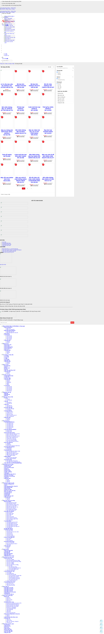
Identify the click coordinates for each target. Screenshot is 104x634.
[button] (101, 624)
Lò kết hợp (6, 359)
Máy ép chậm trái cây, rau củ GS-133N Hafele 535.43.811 (34, 132)
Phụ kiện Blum (8, 28)
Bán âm (6, 366)
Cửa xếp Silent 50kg (13, 566)
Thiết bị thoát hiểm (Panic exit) (11, 617)
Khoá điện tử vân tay (8, 588)
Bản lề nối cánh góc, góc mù (12, 507)
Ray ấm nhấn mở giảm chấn (12, 518)
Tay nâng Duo (9, 527)
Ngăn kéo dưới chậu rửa (11, 452)
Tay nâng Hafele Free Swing (12, 524)
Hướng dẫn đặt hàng (6, 243)
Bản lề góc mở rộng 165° (11, 505)
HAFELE (8, 341)
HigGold (8, 481)
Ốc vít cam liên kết (10, 542)
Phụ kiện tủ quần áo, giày (8, 482)
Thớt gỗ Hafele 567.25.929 (7, 155)
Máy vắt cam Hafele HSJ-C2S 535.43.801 (7, 179)
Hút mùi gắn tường (8, 346)
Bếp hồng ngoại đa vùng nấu (12, 332)
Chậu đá (6, 401)
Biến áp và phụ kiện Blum (11, 457)
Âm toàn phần (7, 365)
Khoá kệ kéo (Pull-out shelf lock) (13, 445)
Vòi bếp (6, 397)
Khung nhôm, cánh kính (11, 438)
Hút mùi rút (6, 349)
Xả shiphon (8, 409)
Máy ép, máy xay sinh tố (11, 415)
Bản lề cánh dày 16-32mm (11, 434)
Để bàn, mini (7, 368)
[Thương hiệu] (72, 70)
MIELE (7, 383)
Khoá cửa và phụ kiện (9, 40)
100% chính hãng (6, 45)
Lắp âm (7, 614)
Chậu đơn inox (9, 406)
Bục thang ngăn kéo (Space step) (13, 451)
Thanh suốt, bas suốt (8, 495)
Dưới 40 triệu (9, 387)
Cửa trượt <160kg (10, 562)
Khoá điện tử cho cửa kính (10, 592)
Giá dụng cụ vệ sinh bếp (9, 476)
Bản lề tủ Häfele (7, 501)
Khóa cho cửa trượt (10, 584)
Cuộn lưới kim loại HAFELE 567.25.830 (34, 108)
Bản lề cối (8, 598)
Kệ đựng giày (7, 493)
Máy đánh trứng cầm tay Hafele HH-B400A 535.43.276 (34, 156)
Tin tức (4, 52)
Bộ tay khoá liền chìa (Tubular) (12, 605)
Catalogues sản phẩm (7, 50)
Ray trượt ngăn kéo (8, 442)
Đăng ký (72, 322)
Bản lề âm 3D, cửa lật (10, 508)
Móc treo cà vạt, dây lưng (9, 490)
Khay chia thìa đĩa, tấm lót (10, 474)
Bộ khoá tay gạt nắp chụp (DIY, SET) (13, 603)
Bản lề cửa (6, 596)
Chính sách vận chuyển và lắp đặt (9, 251)
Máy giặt (6, 393)
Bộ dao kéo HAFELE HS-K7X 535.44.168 (34, 85)
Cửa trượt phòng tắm (10, 570)
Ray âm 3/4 (8, 515)
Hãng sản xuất (7, 340)
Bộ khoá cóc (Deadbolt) (11, 607)
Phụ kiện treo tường (8, 475)
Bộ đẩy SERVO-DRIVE (11, 458)
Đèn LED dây (7, 552)
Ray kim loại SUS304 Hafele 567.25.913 (48, 131)
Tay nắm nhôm (9, 532)
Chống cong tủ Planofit (11, 580)
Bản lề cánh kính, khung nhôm (12, 504)
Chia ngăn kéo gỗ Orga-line (12, 460)
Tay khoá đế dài (9, 609)
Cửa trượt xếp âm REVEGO (10, 429)
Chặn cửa (8, 619)
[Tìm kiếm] (73, 68)
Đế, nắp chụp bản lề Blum (11, 440)
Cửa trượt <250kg (10, 563)
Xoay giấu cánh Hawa (13, 579)
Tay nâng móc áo (8, 492)
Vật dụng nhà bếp (8, 410)
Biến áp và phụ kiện (8, 550)
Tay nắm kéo (7, 624)
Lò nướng (6, 355)
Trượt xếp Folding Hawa (13, 569)
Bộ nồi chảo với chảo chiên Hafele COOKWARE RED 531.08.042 (34, 180)
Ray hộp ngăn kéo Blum (9, 446)
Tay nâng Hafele (7, 521)
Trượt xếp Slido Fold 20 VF (14, 577)
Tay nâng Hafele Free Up (11, 523)
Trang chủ (2, 63)
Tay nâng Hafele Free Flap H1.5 (12, 526)
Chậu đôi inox (9, 405)
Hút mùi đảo (7, 345)
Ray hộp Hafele (9, 519)
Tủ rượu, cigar (7, 377)
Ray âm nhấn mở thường (11, 517)
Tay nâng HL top (9, 425)
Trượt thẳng (8, 572)
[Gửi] (2, 18)
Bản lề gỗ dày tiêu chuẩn (11, 502)
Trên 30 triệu (9, 339)
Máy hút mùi (7, 19)
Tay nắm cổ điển (9, 535)
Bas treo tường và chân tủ (11, 543)
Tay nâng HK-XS (9, 427)
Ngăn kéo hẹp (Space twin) (11, 454)
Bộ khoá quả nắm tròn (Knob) (12, 606)
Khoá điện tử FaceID (8, 587)
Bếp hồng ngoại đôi (10, 331)
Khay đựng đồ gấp (8, 487)
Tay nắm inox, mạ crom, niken (12, 531)
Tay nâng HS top (9, 424)
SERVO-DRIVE (7, 456)
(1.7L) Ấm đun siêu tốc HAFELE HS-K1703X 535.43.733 (7, 85)
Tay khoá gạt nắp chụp (11, 608)
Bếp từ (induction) (8, 327)
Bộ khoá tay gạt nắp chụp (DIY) (12, 604)
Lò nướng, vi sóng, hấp (10, 21)
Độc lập (6, 369)
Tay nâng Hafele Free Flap (11, 525)
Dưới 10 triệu (9, 335)
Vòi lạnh (8, 399)
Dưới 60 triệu (9, 388)
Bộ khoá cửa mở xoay (9, 602)
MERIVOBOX (9, 447)
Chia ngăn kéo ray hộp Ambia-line (13, 461)
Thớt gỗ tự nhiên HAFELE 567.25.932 (48, 108)
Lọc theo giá (7, 334)
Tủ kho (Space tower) (10, 455)
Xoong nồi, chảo (61, 102)
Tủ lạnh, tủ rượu (8, 24)
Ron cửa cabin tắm (8, 631)
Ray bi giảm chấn (10, 513)
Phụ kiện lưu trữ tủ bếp (10, 29)
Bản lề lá (8, 597)
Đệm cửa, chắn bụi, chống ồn (12, 621)
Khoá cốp (8, 539)
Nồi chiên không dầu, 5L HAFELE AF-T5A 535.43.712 (7, 108)
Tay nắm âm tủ (9, 534)
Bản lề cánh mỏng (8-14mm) (12, 437)
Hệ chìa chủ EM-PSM (10, 612)
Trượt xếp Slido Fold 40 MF (14, 578)
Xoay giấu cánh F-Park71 (14, 576)
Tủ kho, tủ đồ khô (8, 471)
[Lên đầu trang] (0, 324)
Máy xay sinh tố (61, 100)
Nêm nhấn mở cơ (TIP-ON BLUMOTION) (13, 463)
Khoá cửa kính (7, 626)
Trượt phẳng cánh (10, 573)
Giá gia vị (6, 468)
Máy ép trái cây (61, 95)
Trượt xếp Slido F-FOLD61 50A (15, 575)
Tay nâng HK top (9, 426)
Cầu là (5, 485)
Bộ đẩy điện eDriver (8, 528)
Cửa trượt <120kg (10, 559)
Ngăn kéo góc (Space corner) (12, 453)
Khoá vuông (8, 538)
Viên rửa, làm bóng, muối (9, 370)
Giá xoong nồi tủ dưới (9, 467)
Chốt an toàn (9, 620)
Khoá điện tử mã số (8, 589)
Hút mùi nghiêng (7, 348)
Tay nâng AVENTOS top (9, 421)
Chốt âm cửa (9, 622)
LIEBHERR (8, 382)
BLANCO (8, 418)
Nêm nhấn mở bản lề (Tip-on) (12, 441)
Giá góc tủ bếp (7, 470)
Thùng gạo (6, 473)
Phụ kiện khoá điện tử (9, 594)
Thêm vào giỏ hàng (7, 90)
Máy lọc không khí (61, 97)
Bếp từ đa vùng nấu (10, 329)
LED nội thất (7, 36)
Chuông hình (7, 593)
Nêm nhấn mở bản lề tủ (11, 510)
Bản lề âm (8, 600)
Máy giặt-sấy (7, 394)
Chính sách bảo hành (6, 245)
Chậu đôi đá (8, 402)
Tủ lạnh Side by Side (8, 375)
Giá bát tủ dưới (7, 466)
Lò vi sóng (6, 356)
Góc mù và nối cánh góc (11, 439)
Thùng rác (6, 477)
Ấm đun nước (60, 93)
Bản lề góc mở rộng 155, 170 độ (12, 436)
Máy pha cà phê (61, 98)
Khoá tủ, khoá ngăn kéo (9, 537)
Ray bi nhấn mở (9, 514)
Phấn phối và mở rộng (9, 555)
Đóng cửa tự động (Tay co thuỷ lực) (12, 613)
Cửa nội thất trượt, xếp (9, 571)
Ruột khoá (8, 611)
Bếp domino (7, 333)
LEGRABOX (8, 448)
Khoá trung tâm (9, 540)
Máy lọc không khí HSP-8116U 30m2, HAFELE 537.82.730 (7, 132)
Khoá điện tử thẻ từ (8, 590)
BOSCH (8, 342)
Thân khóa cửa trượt (10, 585)
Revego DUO (9, 430)
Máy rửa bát (7, 22)
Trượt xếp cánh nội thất (11, 574)
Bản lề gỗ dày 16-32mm (11, 503)
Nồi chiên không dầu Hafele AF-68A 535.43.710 (48, 179)
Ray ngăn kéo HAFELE (9, 511)
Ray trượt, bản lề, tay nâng (9, 500)
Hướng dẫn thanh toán (6, 244)
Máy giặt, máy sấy (9, 25)
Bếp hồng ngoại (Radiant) (9, 330)
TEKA (7, 353)
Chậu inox (6, 404)
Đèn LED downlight (8, 553)
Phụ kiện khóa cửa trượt (9, 582)
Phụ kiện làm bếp (8, 459)
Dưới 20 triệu (9, 336)
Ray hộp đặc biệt (8, 450)
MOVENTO (8, 444)
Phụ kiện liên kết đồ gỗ (9, 541)
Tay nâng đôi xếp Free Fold (11, 522)
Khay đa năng (7, 488)
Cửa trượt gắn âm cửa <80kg (12, 564)
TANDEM (8, 443)
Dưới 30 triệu (9, 338)
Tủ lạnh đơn (7, 376)
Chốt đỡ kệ (8, 544)
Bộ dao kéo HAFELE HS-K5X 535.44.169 (20, 85)
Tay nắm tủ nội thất (8, 529)
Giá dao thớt (7, 469)
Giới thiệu (4, 242)
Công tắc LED (7, 551)
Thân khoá (8, 610)
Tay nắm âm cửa (9, 583)
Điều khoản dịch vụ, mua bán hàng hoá (10, 248)
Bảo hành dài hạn (7, 48)
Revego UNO (9, 431)
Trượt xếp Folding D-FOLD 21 (15, 568)
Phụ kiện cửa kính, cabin (8, 623)
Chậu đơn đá (9, 403)
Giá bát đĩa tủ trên (8, 465)
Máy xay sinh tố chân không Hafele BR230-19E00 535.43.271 (21, 180)
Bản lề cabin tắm (8, 629)
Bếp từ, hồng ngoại (8, 18)
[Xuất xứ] (72, 77)
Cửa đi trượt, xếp (8, 558)
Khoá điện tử (8, 38)
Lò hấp (5, 358)
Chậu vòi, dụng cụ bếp (9, 26)
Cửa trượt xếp (9, 565)
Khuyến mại (6, 55)
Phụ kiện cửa (7, 618)
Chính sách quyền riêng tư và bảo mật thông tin (11, 249)
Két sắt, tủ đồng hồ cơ (9, 484)
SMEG (7, 384)
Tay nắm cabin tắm (8, 630)
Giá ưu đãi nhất (6, 46)
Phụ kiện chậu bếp (8, 407)
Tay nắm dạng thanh (10, 536)
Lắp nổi (7, 616)
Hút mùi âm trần (7, 344)
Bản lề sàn (6, 627)
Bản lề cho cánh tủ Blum (9, 432)
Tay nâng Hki (9, 428)
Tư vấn (5, 53)
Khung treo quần (8, 489)
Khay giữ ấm (7, 360)
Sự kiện (5, 54)
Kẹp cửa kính (7, 628)
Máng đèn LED (7, 554)
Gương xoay (7, 494)
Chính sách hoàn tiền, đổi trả (8, 252)
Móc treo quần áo (8, 491)
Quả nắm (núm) (9, 530)
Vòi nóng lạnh (9, 400)
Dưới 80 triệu (9, 389)
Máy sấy (6, 395)
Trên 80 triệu (9, 390)
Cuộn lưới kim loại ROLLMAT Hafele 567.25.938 (21, 156)
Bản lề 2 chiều (9, 599)
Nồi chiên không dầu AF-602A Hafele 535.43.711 (20, 131)
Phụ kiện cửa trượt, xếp (10, 37)
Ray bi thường (9, 512)
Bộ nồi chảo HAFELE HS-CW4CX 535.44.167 (48, 85)
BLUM (7, 479)
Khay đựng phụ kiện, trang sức (11, 486)
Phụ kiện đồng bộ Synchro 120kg (13, 560)
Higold (7, 548)
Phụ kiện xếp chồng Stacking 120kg (13, 561)
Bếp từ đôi (8, 328)
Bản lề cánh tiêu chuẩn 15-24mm (13, 433)
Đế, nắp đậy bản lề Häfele (11, 509)
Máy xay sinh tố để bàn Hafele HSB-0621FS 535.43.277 (48, 156)
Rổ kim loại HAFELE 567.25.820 (20, 108)
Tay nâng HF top (9, 423)
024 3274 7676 (3, 264)
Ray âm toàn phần (10, 516)
